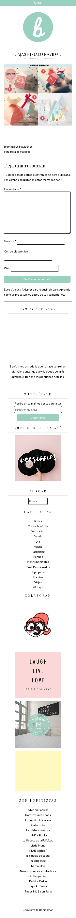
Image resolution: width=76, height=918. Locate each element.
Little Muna (38, 845)
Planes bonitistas (38, 561)
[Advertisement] (38, 771)
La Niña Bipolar (38, 835)
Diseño (38, 536)
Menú (38, 3)
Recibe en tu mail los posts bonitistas (38, 403)
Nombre (10, 241)
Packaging (38, 551)
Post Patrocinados (38, 567)
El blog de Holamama (38, 820)
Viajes (38, 582)
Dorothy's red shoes (38, 815)
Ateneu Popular (38, 810)
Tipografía (38, 572)
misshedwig (38, 860)
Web (7, 268)
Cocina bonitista (38, 526)
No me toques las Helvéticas (38, 871)
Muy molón (38, 866)
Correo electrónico (17, 251)
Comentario (12, 189)
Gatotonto (38, 825)
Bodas (38, 521)
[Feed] (24, 387)
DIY (38, 541)
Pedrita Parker (38, 881)
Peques (38, 556)
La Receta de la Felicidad (38, 840)
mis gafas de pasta (38, 855)
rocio (49, 58)
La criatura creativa (38, 830)
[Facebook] (38, 387)
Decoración (38, 531)
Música (38, 546)
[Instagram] (52, 387)
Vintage (38, 587)
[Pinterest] (45, 387)
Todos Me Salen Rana (38, 891)
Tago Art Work (38, 886)
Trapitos (38, 577)
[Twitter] (31, 387)
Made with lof (38, 850)
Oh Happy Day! (38, 876)
